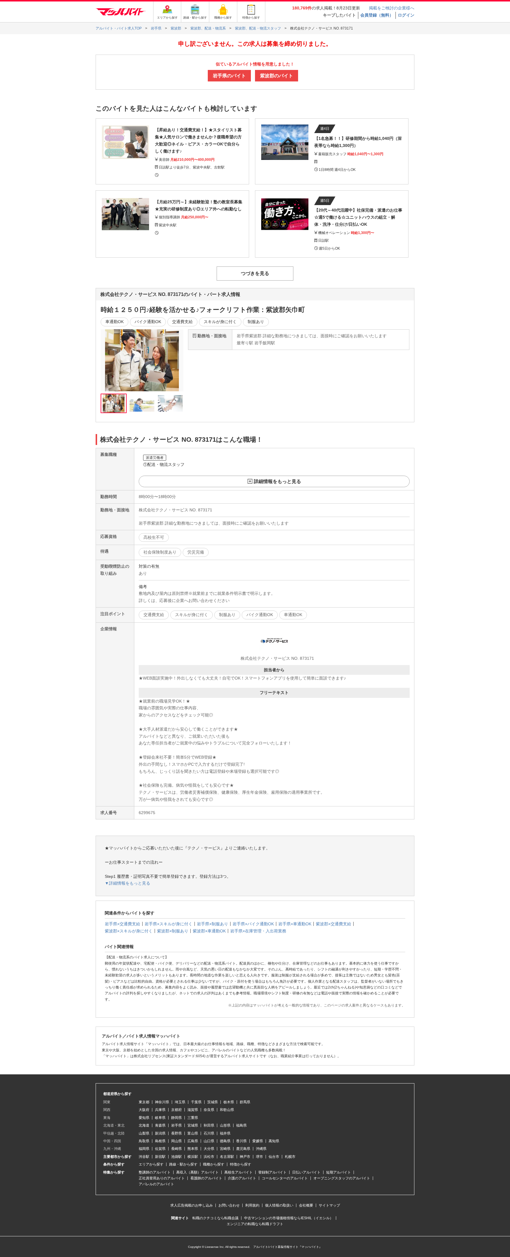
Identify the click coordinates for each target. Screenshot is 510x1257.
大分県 (209, 1149)
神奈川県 (162, 1102)
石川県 (209, 1133)
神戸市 (245, 1157)
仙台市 (274, 1157)
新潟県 (160, 1133)
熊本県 (192, 1149)
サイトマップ (329, 1205)
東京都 (144, 1102)
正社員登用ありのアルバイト (162, 1178)
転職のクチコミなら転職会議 (215, 1218)
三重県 (192, 1118)
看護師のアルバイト (206, 1178)
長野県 (176, 1133)
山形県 (225, 1125)
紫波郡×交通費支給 (333, 924)
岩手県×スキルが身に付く (168, 924)
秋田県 (209, 1125)
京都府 (176, 1110)
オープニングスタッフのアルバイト (341, 1178)
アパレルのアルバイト (156, 1184)
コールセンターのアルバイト (285, 1178)
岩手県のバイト (229, 75)
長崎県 (176, 1149)
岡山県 (176, 1141)
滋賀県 (192, 1110)
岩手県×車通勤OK (294, 924)
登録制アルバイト (272, 1172)
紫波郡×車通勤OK (209, 931)
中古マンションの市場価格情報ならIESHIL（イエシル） (288, 1218)
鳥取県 (144, 1141)
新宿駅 (160, 1157)
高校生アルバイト (238, 1172)
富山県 (192, 1133)
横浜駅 (192, 1157)
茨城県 (212, 1102)
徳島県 (225, 1141)
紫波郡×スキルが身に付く (129, 931)
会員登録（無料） (376, 15)
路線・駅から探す (183, 1164)
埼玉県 (180, 1102)
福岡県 (144, 1149)
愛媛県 (257, 1141)
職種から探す (213, 1164)
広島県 (192, 1141)
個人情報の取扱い (279, 1205)
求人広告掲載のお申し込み (191, 1205)
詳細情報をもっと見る (277, 481)
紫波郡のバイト (276, 75)
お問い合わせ (229, 1205)
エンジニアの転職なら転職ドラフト (255, 1224)
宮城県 (192, 1125)
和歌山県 (227, 1110)
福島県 (241, 1125)
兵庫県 (160, 1110)
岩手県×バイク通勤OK (253, 924)
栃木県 (228, 1102)
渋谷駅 (144, 1157)
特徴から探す (240, 1164)
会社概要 (306, 1205)
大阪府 (144, 1110)
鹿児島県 (243, 1149)
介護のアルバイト (242, 1178)
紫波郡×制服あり (172, 931)
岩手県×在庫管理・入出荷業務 (258, 931)
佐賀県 (160, 1149)
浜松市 (209, 1157)
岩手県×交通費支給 (122, 924)
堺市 (259, 1157)
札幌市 (290, 1157)
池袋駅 (176, 1157)
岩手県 (176, 1125)
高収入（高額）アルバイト (197, 1172)
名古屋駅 (227, 1157)
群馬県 (245, 1102)
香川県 (241, 1141)
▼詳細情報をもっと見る (127, 883)
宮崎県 (225, 1149)
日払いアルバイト (306, 1172)
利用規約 (252, 1205)
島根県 (160, 1141)
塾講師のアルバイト (155, 1172)
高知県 (274, 1141)
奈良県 (209, 1110)
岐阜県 (160, 1118)
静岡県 (176, 1118)
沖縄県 (261, 1149)
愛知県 (144, 1118)
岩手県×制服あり (212, 924)
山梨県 (144, 1133)
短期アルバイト (338, 1172)
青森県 (160, 1125)
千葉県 (196, 1102)
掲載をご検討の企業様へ (391, 8)
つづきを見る (255, 273)
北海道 (144, 1125)
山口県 (209, 1141)
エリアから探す (151, 1164)
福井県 (225, 1133)
